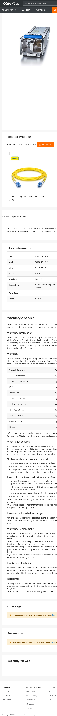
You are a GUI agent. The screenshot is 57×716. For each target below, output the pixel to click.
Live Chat (52, 695)
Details (5, 216)
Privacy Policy (30, 708)
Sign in (52, 642)
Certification (6, 700)
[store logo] (10, 3)
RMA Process (30, 700)
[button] (31, 79)
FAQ (50, 700)
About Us (5, 691)
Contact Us (6, 695)
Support (26, 9)
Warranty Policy (31, 695)
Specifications (19, 216)
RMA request (30, 704)
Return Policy (30, 691)
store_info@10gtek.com (20, 436)
